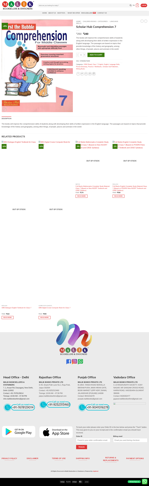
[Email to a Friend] (86, 74)
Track (81, 447)
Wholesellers (86, 13)
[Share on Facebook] (78, 74)
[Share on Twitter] (82, 74)
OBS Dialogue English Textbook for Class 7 (16, 308)
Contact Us (102, 13)
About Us (52, 13)
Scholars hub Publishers (110, 66)
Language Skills (115, 64)
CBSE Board (88, 64)
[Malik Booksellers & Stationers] (18, 5)
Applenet (95, 471)
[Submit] (130, 5)
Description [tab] (6, 118)
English (100, 64)
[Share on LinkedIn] (94, 74)
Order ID (79, 436)
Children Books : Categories (95, 21)
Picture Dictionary (81, 66)
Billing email (117, 436)
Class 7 (95, 64)
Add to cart (96, 55)
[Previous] (1, 231)
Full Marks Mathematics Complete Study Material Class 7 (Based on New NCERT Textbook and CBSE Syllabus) (93, 188)
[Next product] (142, 21)
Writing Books (80, 69)
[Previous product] (145, 21)
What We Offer (74, 13)
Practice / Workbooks (95, 66)
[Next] (147, 231)
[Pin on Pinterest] (90, 74)
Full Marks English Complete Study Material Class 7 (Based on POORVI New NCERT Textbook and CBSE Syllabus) (130, 188)
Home (44, 13)
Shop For (61, 13)
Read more (7, 317)
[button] (136, 5)
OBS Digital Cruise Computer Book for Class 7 (54, 308)
